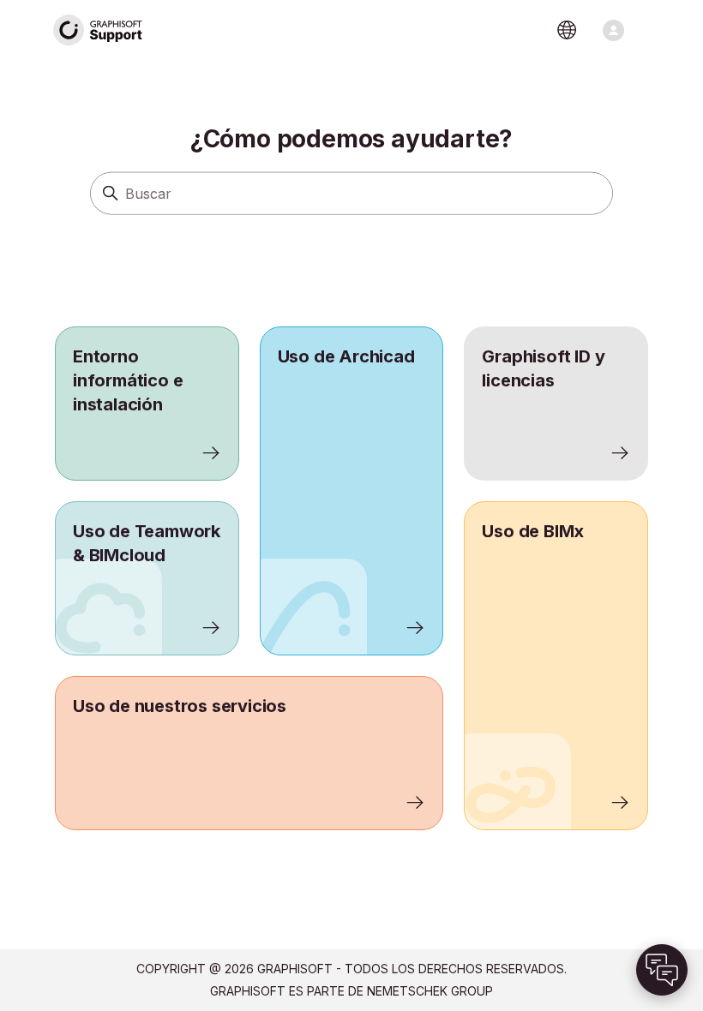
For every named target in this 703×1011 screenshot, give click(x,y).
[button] (662, 970)
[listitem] (352, 490)
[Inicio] (98, 30)
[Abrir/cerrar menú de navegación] (613, 30)
